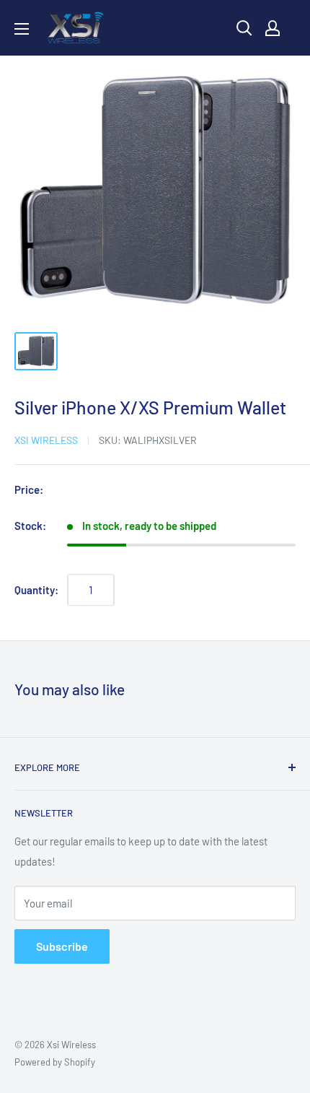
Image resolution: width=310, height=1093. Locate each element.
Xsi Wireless (46, 440)
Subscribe (62, 946)
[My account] (272, 28)
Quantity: (36, 589)
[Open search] (244, 28)
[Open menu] (21, 29)
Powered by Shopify (54, 1062)
